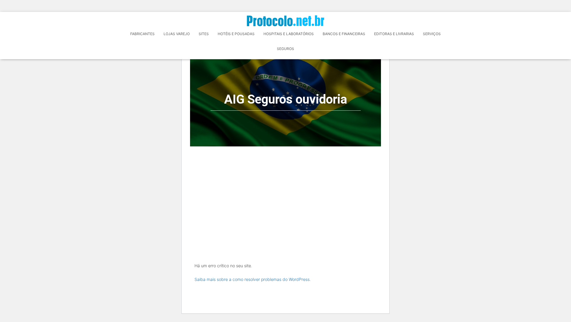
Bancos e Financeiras (344, 34)
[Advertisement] (285, 191)
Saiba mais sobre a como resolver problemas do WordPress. (252, 279)
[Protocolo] (285, 20)
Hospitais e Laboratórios (288, 34)
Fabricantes (142, 34)
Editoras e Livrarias (394, 34)
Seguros (285, 48)
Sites (204, 34)
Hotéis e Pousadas (236, 34)
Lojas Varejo (177, 34)
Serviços (432, 34)
